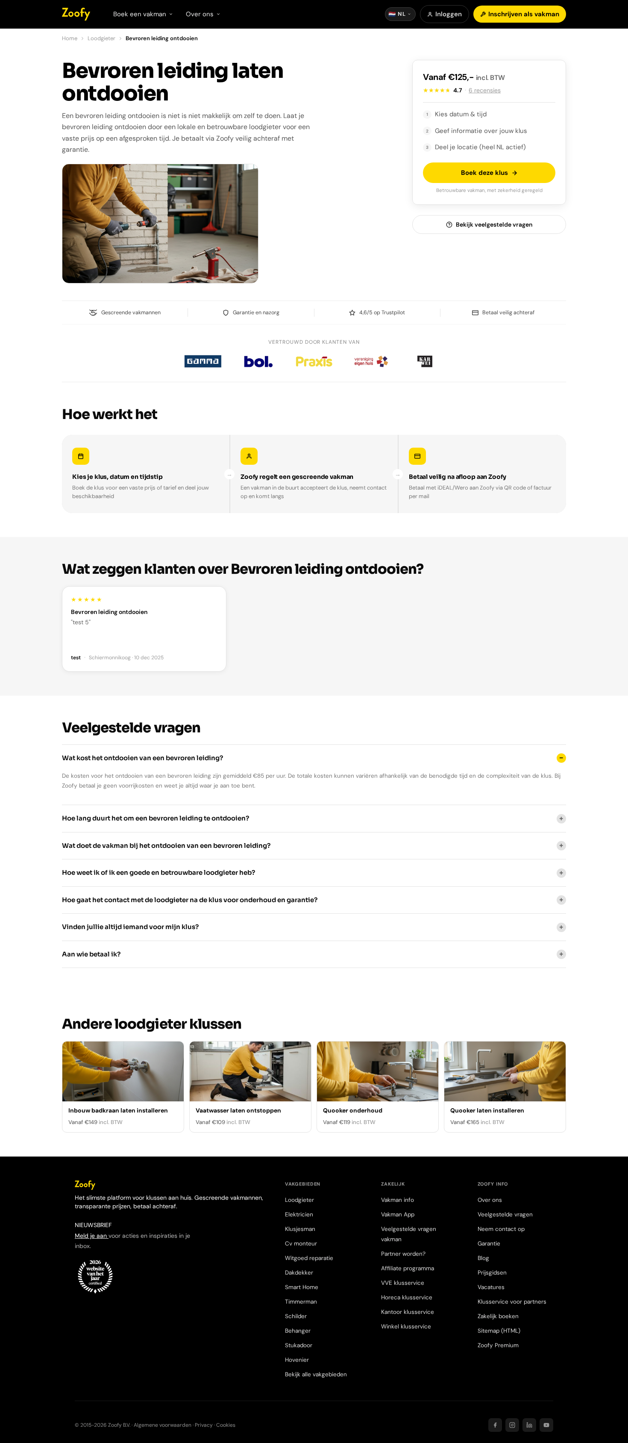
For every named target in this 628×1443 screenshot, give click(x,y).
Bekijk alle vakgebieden (316, 1374)
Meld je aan (92, 1235)
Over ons (490, 1200)
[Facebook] (495, 1425)
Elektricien (299, 1214)
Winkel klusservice (406, 1326)
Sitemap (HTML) (499, 1330)
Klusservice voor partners (512, 1301)
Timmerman (301, 1301)
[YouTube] (546, 1425)
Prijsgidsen (492, 1272)
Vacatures (491, 1287)
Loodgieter (101, 38)
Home (69, 38)
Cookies (225, 1425)
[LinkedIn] (529, 1425)
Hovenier (297, 1359)
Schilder (296, 1316)
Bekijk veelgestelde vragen (494, 224)
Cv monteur (301, 1243)
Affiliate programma (407, 1268)
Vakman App (397, 1214)
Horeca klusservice (406, 1297)
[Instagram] (512, 1425)
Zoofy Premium (498, 1345)
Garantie (489, 1243)
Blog (483, 1258)
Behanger (298, 1330)
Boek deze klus (484, 172)
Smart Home (301, 1287)
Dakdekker (299, 1272)
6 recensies (485, 90)
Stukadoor (298, 1345)
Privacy (204, 1425)
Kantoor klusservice (407, 1312)
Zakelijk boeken (498, 1316)
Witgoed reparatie (309, 1258)
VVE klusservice (402, 1283)
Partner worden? (403, 1253)
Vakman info (397, 1200)
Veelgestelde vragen (505, 1214)
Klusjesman (300, 1229)
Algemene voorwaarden (162, 1425)
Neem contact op (501, 1229)
